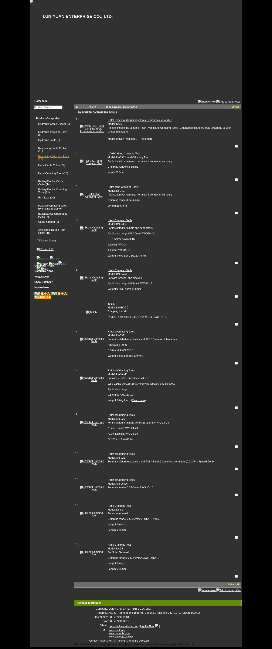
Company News (44, 271)
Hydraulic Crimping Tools (52, 132)
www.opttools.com (119, 633)
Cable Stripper (46, 221)
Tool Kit (112, 303)
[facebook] (43, 257)
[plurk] (62, 262)
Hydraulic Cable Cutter (51, 124)
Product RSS (47, 249)
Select (235, 106)
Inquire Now (41, 287)
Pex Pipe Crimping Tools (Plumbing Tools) (52, 207)
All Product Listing (46, 240)
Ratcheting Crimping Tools (53, 156)
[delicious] (38, 267)
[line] (44, 267)
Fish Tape (44, 197)
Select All (233, 584)
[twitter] (55, 257)
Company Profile (44, 265)
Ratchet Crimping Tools (121, 331)
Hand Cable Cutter (49, 165)
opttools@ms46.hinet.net (123, 626)
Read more (146, 138)
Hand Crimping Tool (119, 505)
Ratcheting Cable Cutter (52, 148)
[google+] (42, 262)
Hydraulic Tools (47, 140)
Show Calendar (43, 282)
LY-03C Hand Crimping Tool (124, 153)
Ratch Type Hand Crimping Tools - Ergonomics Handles (140, 120)
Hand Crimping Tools (50, 173)
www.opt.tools (117, 630)
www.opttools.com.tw (121, 636)
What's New (41, 276)
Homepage (41, 101)
